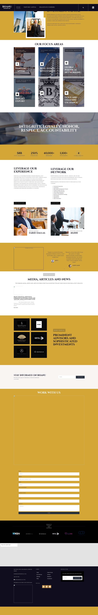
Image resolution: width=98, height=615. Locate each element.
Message (21, 503)
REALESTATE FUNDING (47, 7)
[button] (83, 7)
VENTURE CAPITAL (30, 7)
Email (20, 482)
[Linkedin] (43, 586)
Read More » (16, 307)
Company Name (22, 492)
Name (20, 471)
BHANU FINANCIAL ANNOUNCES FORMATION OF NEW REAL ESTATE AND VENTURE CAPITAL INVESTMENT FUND (24, 298)
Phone (20, 476)
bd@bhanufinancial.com (20, 574)
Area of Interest (23, 487)
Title (20, 498)
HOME (18, 7)
